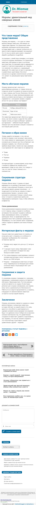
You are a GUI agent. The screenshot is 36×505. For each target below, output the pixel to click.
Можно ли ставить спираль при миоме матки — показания (16, 391)
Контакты (7, 479)
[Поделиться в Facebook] (3, 334)
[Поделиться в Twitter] (16, 334)
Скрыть (25, 26)
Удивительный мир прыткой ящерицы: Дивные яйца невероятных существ (16, 386)
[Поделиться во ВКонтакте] (6, 334)
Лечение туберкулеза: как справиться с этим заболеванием (16, 381)
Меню (8, 2)
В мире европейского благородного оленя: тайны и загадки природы (20, 355)
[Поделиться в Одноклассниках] (10, 334)
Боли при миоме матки (18, 462)
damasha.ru (30, 504)
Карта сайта (7, 477)
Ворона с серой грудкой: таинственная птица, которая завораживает (16, 375)
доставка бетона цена (15, 501)
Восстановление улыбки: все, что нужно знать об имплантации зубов (17, 396)
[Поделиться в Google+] (13, 334)
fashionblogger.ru (20, 504)
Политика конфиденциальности (13, 483)
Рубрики (24, 2)
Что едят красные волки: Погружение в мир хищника (17, 459)
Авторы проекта (8, 481)
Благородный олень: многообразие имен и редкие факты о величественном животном (15, 346)
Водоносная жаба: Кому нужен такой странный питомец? (16, 370)
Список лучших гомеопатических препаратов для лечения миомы (18, 465)
